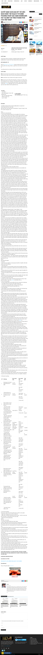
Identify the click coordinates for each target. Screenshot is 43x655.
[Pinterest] (23, 22)
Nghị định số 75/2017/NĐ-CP (9, 64)
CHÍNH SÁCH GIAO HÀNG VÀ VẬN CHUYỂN (36, 643)
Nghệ (6, 83)
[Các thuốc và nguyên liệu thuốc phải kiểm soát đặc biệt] (32, 43)
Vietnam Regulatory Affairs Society (11, 654)
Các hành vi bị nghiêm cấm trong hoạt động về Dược (39, 54)
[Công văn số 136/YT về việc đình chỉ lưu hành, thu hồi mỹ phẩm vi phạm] (23, 601)
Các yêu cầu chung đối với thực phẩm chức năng (32, 54)
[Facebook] (19, 22)
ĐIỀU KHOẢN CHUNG (33, 638)
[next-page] (2, 608)
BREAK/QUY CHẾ (31, 44)
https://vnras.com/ (9, 585)
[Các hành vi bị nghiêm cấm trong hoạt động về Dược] (39, 51)
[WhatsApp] (24, 22)
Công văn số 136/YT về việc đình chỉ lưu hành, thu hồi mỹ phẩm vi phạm (23, 605)
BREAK (31, 39)
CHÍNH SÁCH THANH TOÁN (34, 642)
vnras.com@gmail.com (7, 645)
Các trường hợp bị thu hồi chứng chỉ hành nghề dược (39, 46)
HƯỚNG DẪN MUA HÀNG (33, 641)
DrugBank (39, 654)
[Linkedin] (6, 648)
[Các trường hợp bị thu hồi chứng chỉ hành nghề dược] (39, 43)
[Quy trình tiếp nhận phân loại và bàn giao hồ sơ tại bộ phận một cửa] (31, 20)
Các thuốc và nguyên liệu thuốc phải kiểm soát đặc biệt (32, 46)
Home (1, 10)
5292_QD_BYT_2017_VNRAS (6, 561)
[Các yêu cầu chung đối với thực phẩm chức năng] (32, 51)
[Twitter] (21, 22)
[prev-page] (1, 608)
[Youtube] (8, 648)
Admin (4, 22)
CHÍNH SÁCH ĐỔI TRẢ (33, 644)
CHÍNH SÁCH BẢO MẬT (33, 640)
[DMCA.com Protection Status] (23, 640)
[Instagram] (4, 648)
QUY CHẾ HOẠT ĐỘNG (33, 639)
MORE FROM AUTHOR (11, 596)
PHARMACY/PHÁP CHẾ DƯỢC (6, 10)
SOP (30, 17)
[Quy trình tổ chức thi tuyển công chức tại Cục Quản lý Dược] (31, 28)
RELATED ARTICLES (4, 596)
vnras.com (12, 565)
